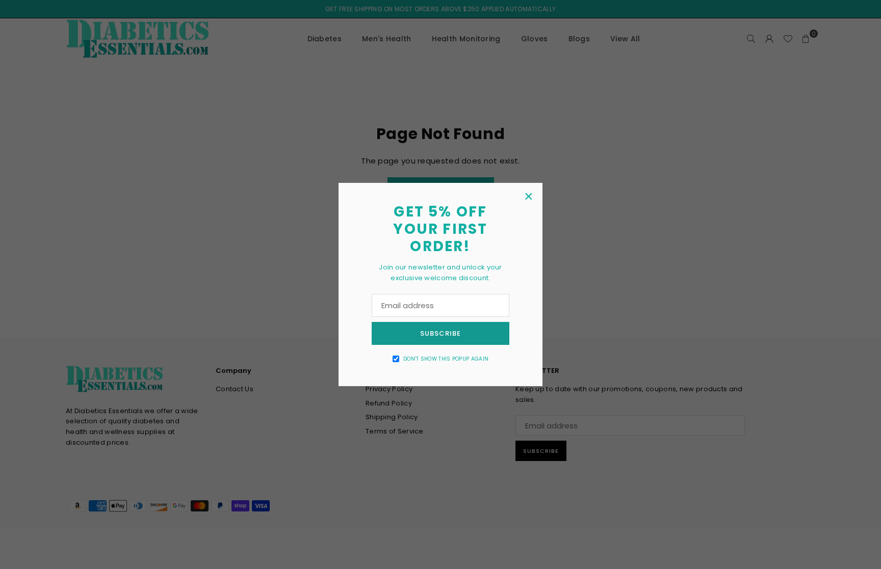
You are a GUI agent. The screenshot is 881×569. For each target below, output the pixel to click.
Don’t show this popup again (445, 359)
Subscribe (440, 333)
